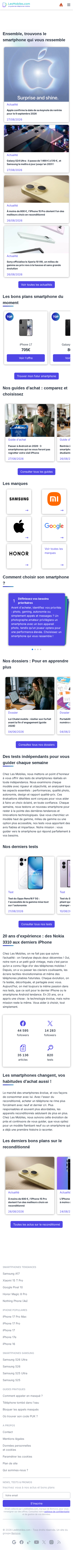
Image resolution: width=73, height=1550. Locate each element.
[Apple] (19, 529)
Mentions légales (13, 1438)
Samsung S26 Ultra (15, 1359)
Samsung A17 (11, 1273)
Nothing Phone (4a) (15, 1301)
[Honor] (19, 556)
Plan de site (10, 1463)
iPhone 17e (9, 1337)
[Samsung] (19, 501)
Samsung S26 (11, 1366)
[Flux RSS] (59, 1542)
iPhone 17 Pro (11, 1323)
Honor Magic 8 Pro (15, 1294)
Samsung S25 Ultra (15, 1373)
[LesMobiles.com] (16, 4)
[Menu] (68, 5)
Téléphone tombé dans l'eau (21, 1402)
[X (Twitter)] (44, 1542)
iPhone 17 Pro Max (14, 1316)
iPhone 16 (9, 1344)
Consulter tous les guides (36, 471)
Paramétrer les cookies (17, 1456)
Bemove (15, 1533)
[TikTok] (29, 1542)
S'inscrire (36, 1503)
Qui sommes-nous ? (15, 1470)
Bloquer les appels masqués (21, 1409)
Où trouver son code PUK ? (20, 1416)
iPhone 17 (9, 1330)
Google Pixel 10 (13, 1287)
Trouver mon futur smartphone (36, 376)
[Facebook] (22, 1542)
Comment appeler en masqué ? (23, 1395)
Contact (8, 1432)
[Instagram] (51, 1542)
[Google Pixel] (54, 529)
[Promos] (61, 5)
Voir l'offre (26, 358)
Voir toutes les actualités (36, 284)
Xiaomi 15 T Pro (13, 1280)
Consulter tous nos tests (36, 924)
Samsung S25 (11, 1380)
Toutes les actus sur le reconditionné (36, 1224)
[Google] (14, 1542)
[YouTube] (36, 1542)
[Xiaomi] (54, 501)
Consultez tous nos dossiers (36, 744)
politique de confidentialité (56, 1511)
